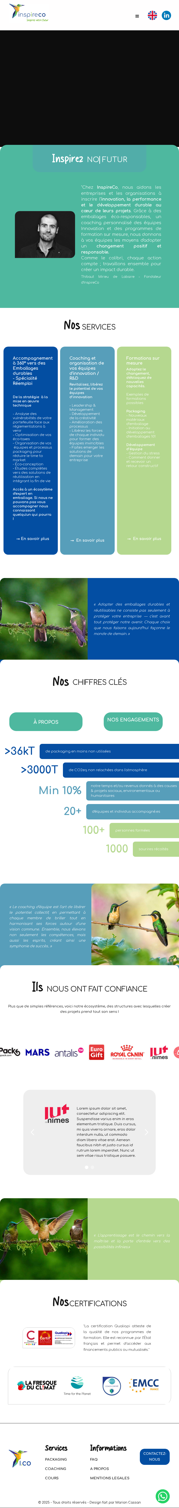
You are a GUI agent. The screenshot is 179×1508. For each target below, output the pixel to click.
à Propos (46, 722)
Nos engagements (133, 720)
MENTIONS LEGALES (109, 1478)
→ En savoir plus (32, 539)
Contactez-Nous (154, 1456)
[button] (137, 16)
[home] (29, 14)
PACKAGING (56, 1460)
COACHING (55, 1469)
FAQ (94, 1460)
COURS (52, 1478)
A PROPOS (99, 1469)
